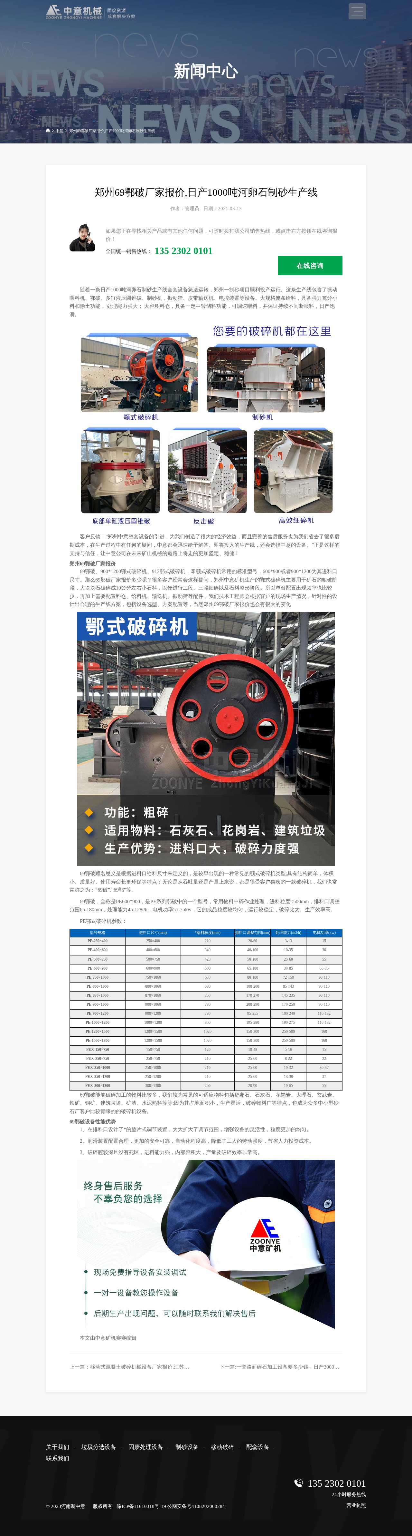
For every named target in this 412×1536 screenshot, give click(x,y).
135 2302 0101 (337, 1483)
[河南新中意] (100, 12)
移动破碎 (222, 1447)
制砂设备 (187, 1447)
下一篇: (292, 1367)
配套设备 (257, 1447)
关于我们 (57, 1447)
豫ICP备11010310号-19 (141, 1506)
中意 (59, 131)
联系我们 (57, 1458)
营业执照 (356, 1505)
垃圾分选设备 (98, 1447)
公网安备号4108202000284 (196, 1506)
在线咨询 (310, 265)
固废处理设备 (145, 1447)
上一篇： (147, 1367)
